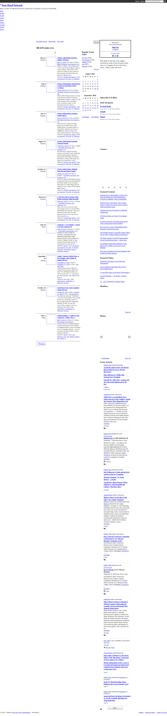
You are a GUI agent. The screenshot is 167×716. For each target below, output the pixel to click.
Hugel (102, 117)
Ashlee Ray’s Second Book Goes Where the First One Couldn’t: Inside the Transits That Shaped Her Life (117, 399)
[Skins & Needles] (112, 302)
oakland (84, 62)
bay (65, 336)
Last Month (85, 117)
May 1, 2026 (61, 320)
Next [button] (129, 337)
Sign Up (137, 1)
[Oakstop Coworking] (121, 291)
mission (72, 336)
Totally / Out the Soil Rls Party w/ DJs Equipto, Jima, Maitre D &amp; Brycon (68, 258)
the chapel (76, 246)
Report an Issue (150, 712)
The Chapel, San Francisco (65, 322)
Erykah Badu (105, 106)
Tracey (66, 246)
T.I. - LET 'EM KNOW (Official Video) (112, 281)
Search (165, 1)
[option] (115, 337)
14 (85, 105)
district (77, 336)
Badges (141, 712)
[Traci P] (107, 307)
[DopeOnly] (102, 291)
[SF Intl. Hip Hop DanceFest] (126, 296)
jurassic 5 (66, 251)
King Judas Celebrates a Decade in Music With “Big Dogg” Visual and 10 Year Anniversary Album (116, 658)
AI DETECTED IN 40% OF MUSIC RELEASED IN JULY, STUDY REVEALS (116, 370)
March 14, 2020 (62, 201)
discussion (122, 677)
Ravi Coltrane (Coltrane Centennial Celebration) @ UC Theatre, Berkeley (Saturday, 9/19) (116, 539)
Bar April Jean (73, 294)
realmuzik (107, 394)
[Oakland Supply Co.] (107, 291)
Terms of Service (162, 712)
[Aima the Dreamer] (126, 302)
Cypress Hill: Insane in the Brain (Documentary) (115, 272)
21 (85, 108)
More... (115, 708)
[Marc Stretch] (107, 302)
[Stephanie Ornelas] (126, 291)
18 (95, 105)
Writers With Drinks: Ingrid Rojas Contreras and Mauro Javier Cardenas (68, 86)
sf (72, 79)
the (58, 338)
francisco (60, 336)
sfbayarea (60, 283)
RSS (101, 709)
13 (83, 105)
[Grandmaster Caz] (121, 296)
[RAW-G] (102, 307)
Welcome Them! (110, 647)
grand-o (73, 249)
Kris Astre (107, 640)
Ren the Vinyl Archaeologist (21, 712)
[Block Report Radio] (107, 296)
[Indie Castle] (112, 296)
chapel (62, 338)
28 (95, 88)
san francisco (61, 79)
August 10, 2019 (62, 146)
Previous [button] (101, 337)
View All (96, 69)
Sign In (142, 1)
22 (97, 86)
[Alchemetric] (121, 302)
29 (97, 88)
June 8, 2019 (61, 90)
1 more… (106, 387)
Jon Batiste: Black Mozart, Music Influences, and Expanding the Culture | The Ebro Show (116, 485)
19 (97, 105)
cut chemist (67, 249)
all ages (76, 247)
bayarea (66, 283)
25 (95, 108)
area (67, 336)
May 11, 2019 (61, 62)
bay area (68, 79)
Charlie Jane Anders (70, 77)
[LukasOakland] (116, 291)
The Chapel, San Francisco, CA (67, 231)
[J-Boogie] (112, 307)
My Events (60, 41)
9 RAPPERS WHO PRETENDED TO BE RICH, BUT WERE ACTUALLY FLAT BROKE (113, 246)
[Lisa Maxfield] (102, 296)
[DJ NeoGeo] (116, 296)
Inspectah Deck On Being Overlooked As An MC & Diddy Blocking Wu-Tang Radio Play (117, 698)
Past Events (52, 41)
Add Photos (105, 358)
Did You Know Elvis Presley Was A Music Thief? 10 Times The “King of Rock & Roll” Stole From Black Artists (114, 205)
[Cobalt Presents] (116, 307)
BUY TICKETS (123, 551)
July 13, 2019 (61, 118)
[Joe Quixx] (102, 302)
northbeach (69, 281)
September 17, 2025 (63, 264)
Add (97, 42)
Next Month (95, 117)
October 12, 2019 (62, 173)
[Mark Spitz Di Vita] (121, 307)
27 (83, 110)
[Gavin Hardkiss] (112, 291)
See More (107, 423)
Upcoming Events (41, 41)
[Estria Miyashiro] (116, 302)
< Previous (41, 344)
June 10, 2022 (61, 229)
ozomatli (60, 251)
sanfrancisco (61, 281)
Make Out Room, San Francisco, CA (68, 64)
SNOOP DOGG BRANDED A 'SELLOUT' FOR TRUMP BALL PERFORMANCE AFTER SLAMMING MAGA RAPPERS (114, 197)
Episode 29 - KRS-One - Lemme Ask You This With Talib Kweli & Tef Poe (116, 382)
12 (97, 103)
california (76, 79)
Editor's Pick (107, 365)
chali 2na (60, 249)
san (74, 335)
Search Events (55, 53)
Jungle (102, 112)
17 (92, 105)
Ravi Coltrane (109, 570)
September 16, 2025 (63, 262)
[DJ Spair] (126, 307)
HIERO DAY (108, 438)
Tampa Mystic (108, 495)
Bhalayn (106, 504)
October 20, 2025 (62, 292)
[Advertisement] (83, 35)
